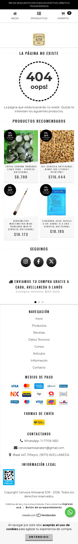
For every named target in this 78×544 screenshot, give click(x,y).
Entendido (39, 536)
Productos (39, 325)
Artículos (39, 353)
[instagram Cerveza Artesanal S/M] (26, 262)
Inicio (39, 318)
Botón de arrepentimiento (44, 507)
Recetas (39, 332)
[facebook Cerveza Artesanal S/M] (39, 262)
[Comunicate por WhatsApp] (70, 512)
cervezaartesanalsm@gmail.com (41, 448)
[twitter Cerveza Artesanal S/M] (51, 262)
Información (39, 360)
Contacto (39, 367)
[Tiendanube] (39, 516)
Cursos (39, 346)
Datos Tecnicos (39, 339)
